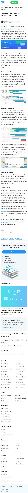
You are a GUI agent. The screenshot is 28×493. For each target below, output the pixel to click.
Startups (13, 354)
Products (3, 361)
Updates (18, 238)
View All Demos (18, 401)
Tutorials (23, 354)
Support (3, 455)
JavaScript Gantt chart (6, 29)
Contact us (4, 471)
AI (1, 354)
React (18, 354)
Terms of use (11, 486)
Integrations (4, 405)
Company (4, 440)
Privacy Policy (4, 486)
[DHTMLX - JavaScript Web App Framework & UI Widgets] (2, 2)
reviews (19, 481)
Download (14, 2)
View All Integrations (5, 421)
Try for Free (14, 252)
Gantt (11, 238)
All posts (4, 238)
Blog (2, 7)
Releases (7, 354)
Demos (3, 392)
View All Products (20, 387)
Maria (5, 21)
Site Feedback (19, 486)
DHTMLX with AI (6, 426)
